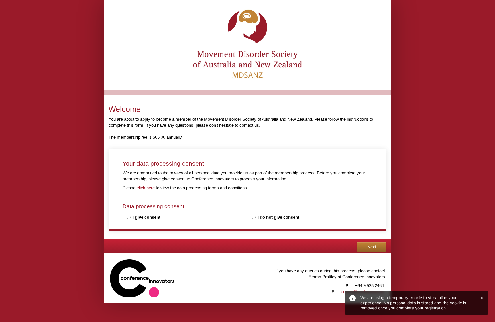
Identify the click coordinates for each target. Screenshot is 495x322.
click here (146, 188)
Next (371, 247)
